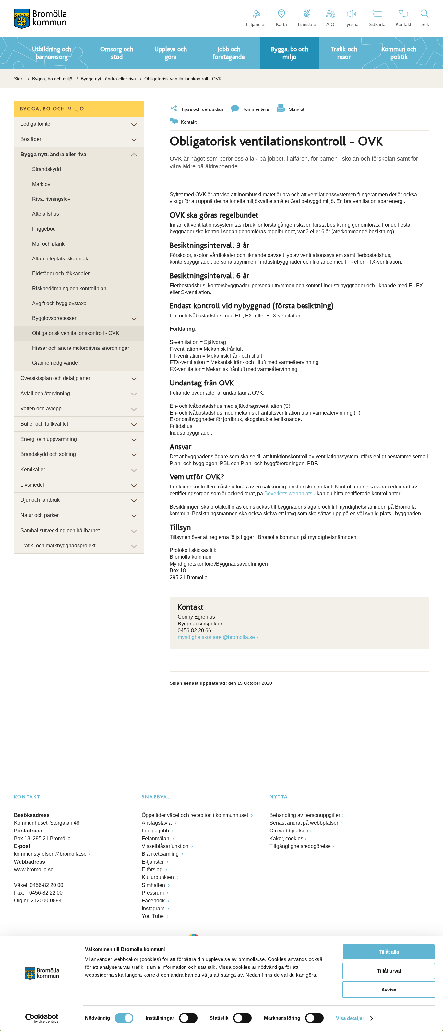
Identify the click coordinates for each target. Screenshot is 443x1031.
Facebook (154, 900)
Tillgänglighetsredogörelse (300, 846)
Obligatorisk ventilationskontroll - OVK (75, 333)
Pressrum (153, 893)
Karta (281, 24)
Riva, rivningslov (51, 199)
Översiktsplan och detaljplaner (55, 378)
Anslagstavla (157, 823)
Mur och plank (48, 243)
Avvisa (388, 989)
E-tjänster (256, 24)
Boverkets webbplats (288, 493)
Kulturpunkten (158, 877)
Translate (306, 24)
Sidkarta (377, 24)
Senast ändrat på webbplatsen (304, 823)
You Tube (153, 916)
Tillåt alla (389, 952)
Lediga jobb (156, 830)
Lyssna (351, 24)
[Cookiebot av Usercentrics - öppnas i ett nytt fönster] (42, 1018)
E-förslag (153, 869)
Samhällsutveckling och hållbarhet (60, 530)
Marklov (41, 184)
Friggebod (44, 229)
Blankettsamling (161, 854)
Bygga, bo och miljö (52, 78)
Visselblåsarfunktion (166, 846)
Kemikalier (32, 469)
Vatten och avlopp (41, 408)
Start (19, 78)
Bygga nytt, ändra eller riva (108, 78)
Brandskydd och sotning (48, 454)
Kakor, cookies (286, 838)
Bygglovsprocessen (55, 318)
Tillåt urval (389, 971)
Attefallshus (45, 214)
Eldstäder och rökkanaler (61, 273)
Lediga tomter (36, 124)
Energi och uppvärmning (48, 439)
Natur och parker (39, 515)
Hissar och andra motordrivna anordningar (80, 348)
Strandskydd (46, 169)
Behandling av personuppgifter (304, 815)
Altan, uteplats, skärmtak (60, 258)
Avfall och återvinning (45, 393)
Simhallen (154, 885)
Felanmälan (156, 838)
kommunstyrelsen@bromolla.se (50, 854)
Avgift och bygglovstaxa (59, 303)
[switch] (188, 1018)
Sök (425, 24)
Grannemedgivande (55, 363)
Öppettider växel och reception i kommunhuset (195, 815)
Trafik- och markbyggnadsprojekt (57, 545)
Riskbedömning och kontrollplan (69, 288)
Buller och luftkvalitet (44, 424)
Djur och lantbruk (40, 500)
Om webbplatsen (288, 830)
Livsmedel (32, 484)
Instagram (154, 908)
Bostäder (30, 139)
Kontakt (403, 24)
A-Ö (330, 24)
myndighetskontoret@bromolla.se (216, 637)
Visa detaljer (350, 1018)
